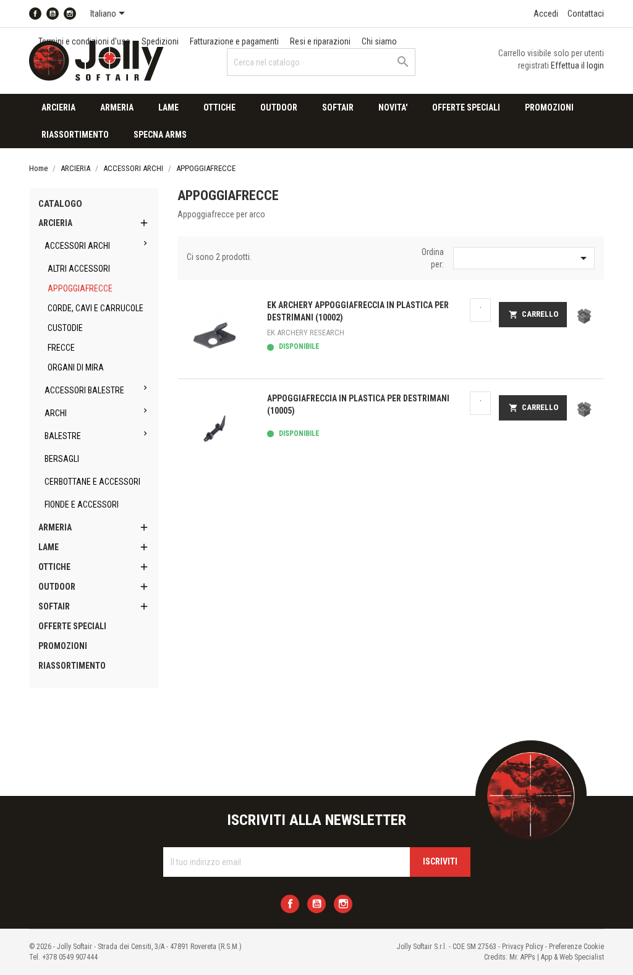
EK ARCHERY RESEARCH (305, 332)
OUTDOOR (278, 107)
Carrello (533, 314)
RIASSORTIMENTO (75, 135)
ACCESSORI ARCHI (77, 246)
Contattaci (585, 14)
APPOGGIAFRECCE (80, 288)
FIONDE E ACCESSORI (82, 504)
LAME (168, 107)
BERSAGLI (62, 459)
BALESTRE (63, 436)
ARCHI (56, 413)
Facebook (35, 13)
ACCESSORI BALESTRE (84, 390)
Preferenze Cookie (576, 946)
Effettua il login (577, 65)
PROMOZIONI (549, 107)
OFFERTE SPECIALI (466, 107)
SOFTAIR (338, 107)
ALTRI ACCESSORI (79, 269)
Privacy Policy (522, 946)
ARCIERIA (58, 107)
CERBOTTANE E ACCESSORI (92, 482)
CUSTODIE (65, 328)
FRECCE (61, 348)
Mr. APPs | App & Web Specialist (556, 957)
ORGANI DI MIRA (76, 367)
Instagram (70, 13)
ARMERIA (117, 107)
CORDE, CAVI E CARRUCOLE (95, 308)
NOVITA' (392, 107)
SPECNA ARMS (160, 135)
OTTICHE (219, 107)
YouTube (52, 13)
